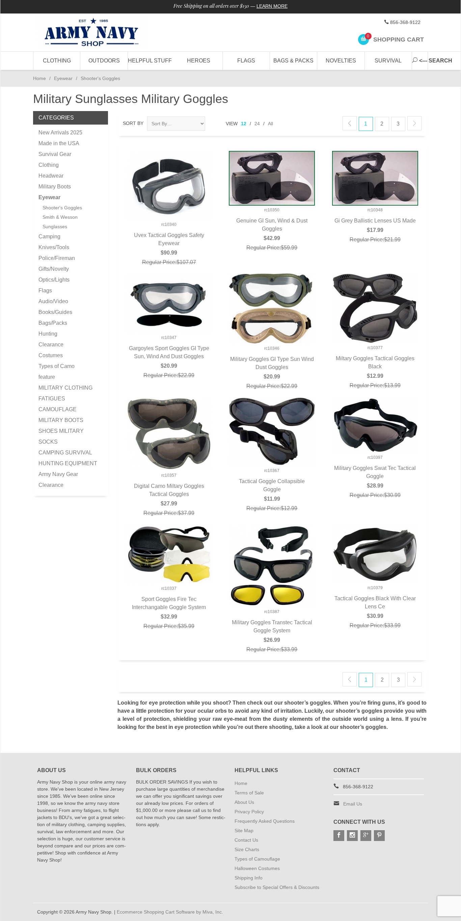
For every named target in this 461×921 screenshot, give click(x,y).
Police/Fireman (56, 258)
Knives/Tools (53, 247)
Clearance (50, 344)
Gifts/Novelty (53, 269)
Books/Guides (55, 312)
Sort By (133, 123)
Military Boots (54, 186)
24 (257, 123)
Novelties (341, 60)
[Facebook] (338, 835)
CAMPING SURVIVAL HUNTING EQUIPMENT (67, 458)
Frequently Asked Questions (265, 821)
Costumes (50, 355)
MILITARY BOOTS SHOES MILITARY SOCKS (61, 431)
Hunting (47, 334)
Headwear (50, 176)
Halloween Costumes (257, 868)
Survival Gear (54, 154)
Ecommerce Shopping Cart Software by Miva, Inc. (170, 912)
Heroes (198, 60)
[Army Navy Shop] (99, 33)
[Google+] (365, 835)
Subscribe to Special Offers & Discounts (277, 887)
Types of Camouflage (257, 859)
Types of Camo (56, 366)
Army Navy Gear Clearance (58, 479)
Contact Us (246, 840)
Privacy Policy (249, 811)
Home (39, 78)
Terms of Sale (249, 792)
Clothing (57, 60)
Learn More (272, 6)
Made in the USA (58, 143)
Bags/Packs (52, 323)
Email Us (352, 804)
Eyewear (63, 78)
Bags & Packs (293, 60)
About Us (244, 802)
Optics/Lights (54, 280)
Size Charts (247, 849)
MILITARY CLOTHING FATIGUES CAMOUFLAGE (65, 398)
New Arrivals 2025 (60, 132)
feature (46, 377)
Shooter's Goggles (62, 207)
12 (243, 123)
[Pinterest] (379, 835)
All (270, 123)
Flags (246, 60)
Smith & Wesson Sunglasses (60, 221)
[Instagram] (352, 835)
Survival (388, 60)
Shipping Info (249, 877)
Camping (49, 236)
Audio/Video (53, 301)
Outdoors (104, 60)
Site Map (244, 830)
